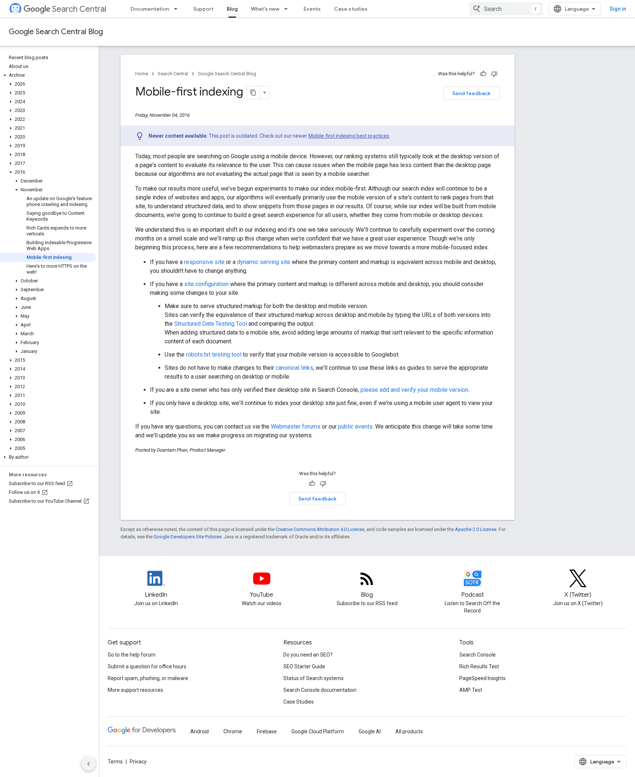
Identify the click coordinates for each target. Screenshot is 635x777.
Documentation (149, 9)
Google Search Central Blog (56, 31)
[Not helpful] (494, 73)
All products (409, 731)
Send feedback (471, 93)
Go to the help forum (131, 655)
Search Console (477, 655)
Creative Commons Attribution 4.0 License (320, 529)
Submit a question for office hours (147, 666)
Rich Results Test (479, 666)
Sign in (618, 9)
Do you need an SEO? (308, 655)
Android (199, 731)
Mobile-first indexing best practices (348, 136)
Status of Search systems (313, 678)
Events (312, 9)
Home (141, 73)
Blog (232, 9)
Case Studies (298, 702)
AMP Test (470, 690)
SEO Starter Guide (304, 666)
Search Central (79, 9)
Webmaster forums (295, 426)
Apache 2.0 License (475, 529)
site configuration (206, 284)
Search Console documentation (319, 690)
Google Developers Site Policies (188, 536)
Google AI (370, 731)
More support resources (135, 690)
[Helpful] (483, 73)
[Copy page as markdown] (253, 92)
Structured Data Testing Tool (210, 323)
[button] (48, 75)
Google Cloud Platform (317, 731)
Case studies (350, 9)
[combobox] (506, 8)
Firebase (267, 731)
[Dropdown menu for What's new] (288, 9)
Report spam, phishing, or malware (148, 678)
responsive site (204, 262)
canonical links (294, 367)
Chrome (232, 731)
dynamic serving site (263, 262)
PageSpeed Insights (482, 678)
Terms (115, 762)
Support (203, 9)
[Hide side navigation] (88, 763)
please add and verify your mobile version (414, 389)
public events (355, 426)
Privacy (138, 762)
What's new (265, 9)
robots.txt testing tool (213, 354)
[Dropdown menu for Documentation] (178, 9)
